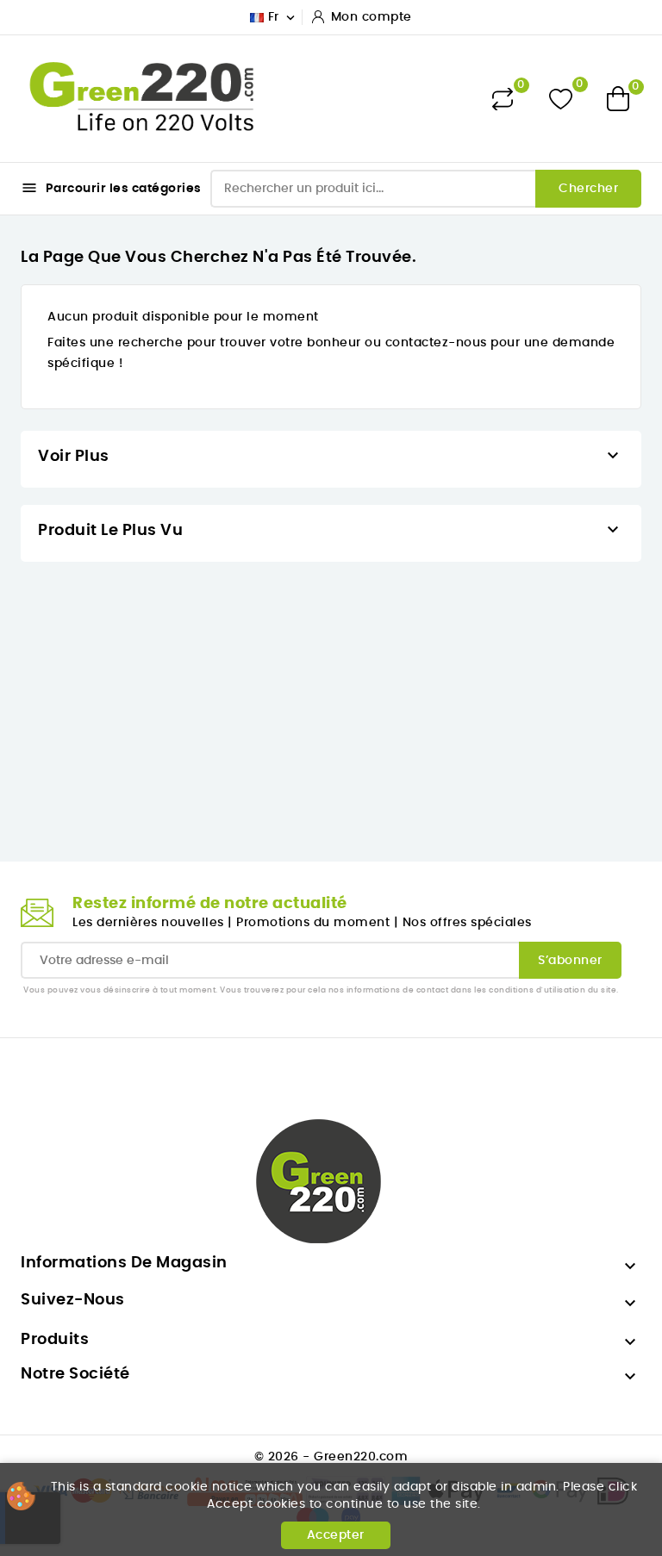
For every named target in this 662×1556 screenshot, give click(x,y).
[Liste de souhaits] (560, 98)
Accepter (336, 1535)
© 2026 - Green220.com (331, 1457)
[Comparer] (502, 99)
